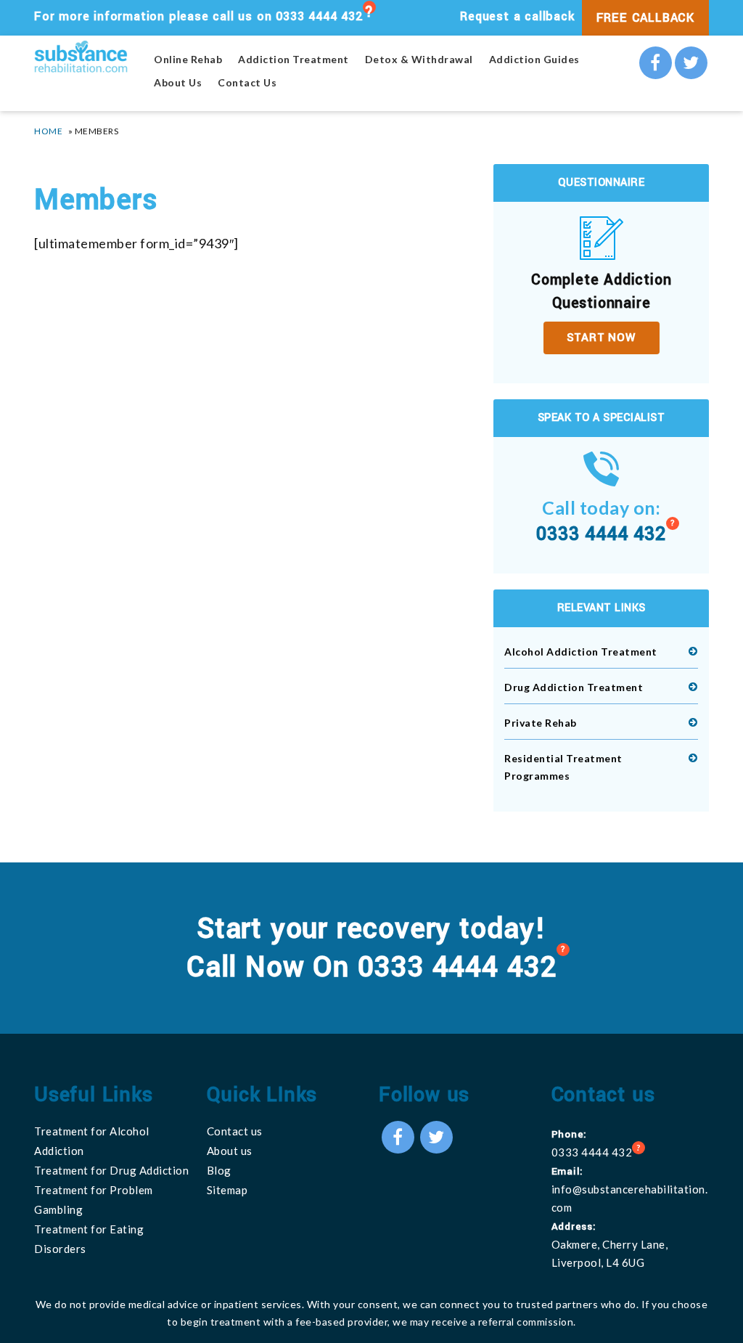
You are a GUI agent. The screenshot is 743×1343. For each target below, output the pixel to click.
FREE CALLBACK (645, 17)
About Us (178, 83)
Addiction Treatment (293, 59)
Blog (219, 1170)
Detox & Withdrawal (419, 59)
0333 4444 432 (319, 16)
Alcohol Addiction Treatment (580, 651)
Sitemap (227, 1189)
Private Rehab (540, 723)
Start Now (601, 338)
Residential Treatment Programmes (563, 767)
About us (230, 1150)
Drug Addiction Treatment (573, 687)
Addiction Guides (534, 59)
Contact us (235, 1131)
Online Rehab (188, 59)
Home (48, 131)
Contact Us (247, 83)
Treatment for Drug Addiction (111, 1170)
